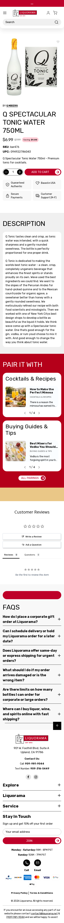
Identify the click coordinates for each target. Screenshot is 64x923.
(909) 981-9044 (15, 917)
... (32, 3)
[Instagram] (36, 777)
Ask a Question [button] (33, 544)
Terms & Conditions (41, 893)
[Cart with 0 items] (57, 13)
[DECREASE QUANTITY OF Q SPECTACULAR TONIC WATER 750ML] (6, 172)
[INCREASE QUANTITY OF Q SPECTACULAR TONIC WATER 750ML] (20, 172)
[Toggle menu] (5, 13)
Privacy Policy (19, 893)
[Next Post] (39, 413)
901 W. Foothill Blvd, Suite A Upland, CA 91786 (32, 750)
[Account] (48, 13)
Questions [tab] (29, 554)
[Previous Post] (25, 413)
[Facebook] (28, 777)
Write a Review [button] (33, 536)
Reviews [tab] (8, 554)
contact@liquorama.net (44, 913)
